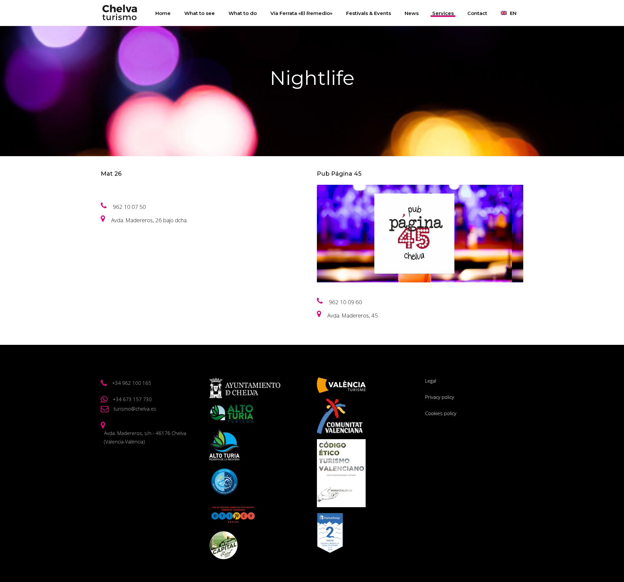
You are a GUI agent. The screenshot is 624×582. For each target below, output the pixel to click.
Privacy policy (439, 397)
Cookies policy (440, 413)
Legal (430, 380)
